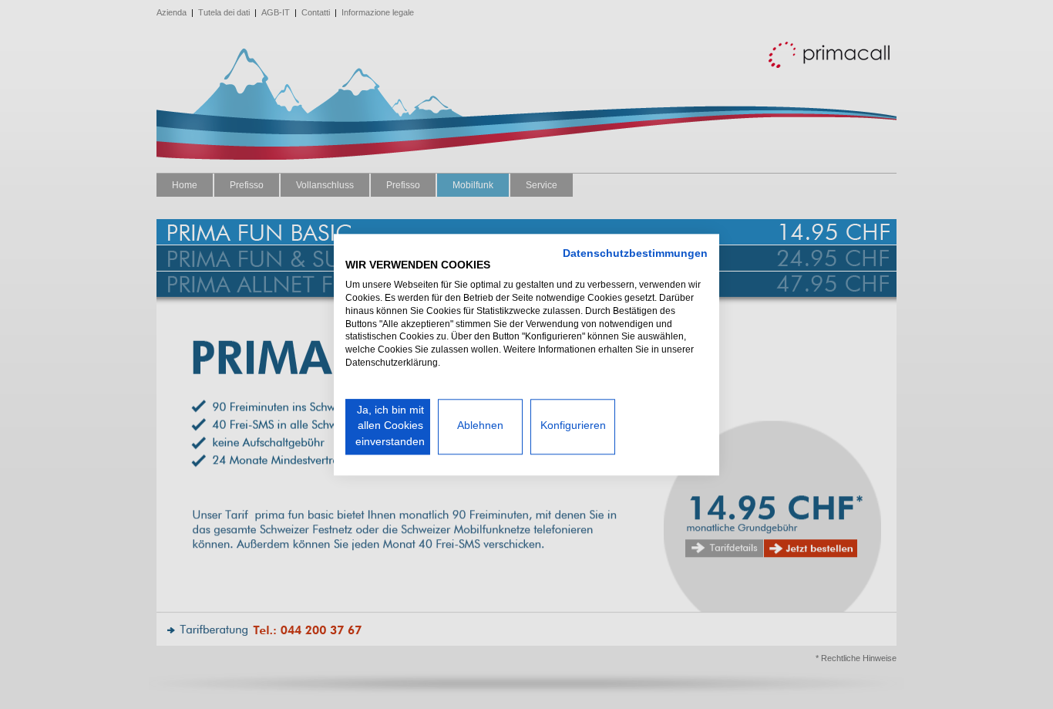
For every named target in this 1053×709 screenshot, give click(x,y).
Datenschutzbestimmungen (635, 253)
